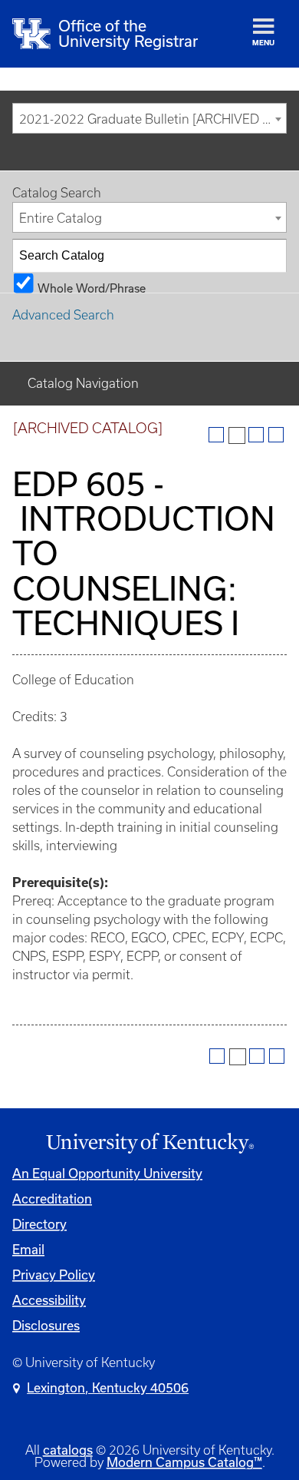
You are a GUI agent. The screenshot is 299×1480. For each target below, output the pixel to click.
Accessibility (49, 1300)
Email (28, 1249)
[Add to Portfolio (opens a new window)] (216, 434)
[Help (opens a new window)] (276, 434)
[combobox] (149, 118)
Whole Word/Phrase (92, 287)
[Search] (271, 256)
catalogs (68, 1449)
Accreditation (52, 1198)
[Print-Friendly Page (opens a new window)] (256, 434)
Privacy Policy (53, 1274)
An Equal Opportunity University (107, 1173)
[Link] (149, 1143)
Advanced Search (63, 315)
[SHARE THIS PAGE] (236, 435)
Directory (39, 1224)
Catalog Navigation (83, 383)
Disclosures (46, 1325)
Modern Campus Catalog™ (184, 1462)
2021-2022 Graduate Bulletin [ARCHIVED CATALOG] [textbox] (152, 119)
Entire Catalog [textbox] (60, 218)
